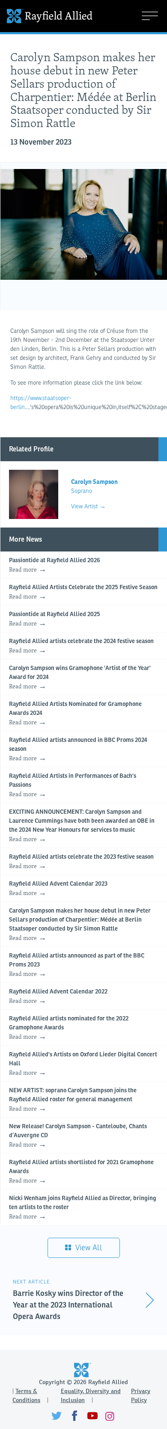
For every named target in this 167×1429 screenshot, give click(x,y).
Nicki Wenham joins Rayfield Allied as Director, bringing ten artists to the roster (82, 1208)
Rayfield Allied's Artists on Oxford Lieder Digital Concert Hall (83, 1064)
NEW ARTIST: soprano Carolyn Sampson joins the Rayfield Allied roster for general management (73, 1100)
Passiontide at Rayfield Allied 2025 (54, 619)
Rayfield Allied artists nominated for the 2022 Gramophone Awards (68, 1028)
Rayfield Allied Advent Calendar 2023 (58, 889)
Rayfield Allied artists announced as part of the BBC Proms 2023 (76, 965)
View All (87, 1247)
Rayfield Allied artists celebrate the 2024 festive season (81, 646)
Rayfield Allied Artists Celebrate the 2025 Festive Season (83, 592)
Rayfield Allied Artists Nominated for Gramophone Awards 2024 (75, 714)
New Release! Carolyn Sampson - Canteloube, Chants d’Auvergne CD (78, 1136)
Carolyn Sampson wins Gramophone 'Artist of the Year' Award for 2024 (80, 678)
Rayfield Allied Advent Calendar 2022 (58, 996)
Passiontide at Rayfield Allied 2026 (54, 565)
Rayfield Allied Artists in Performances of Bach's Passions (72, 786)
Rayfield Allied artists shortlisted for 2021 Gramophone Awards (81, 1172)
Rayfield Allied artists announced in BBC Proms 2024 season (78, 750)
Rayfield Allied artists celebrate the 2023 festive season (81, 862)
